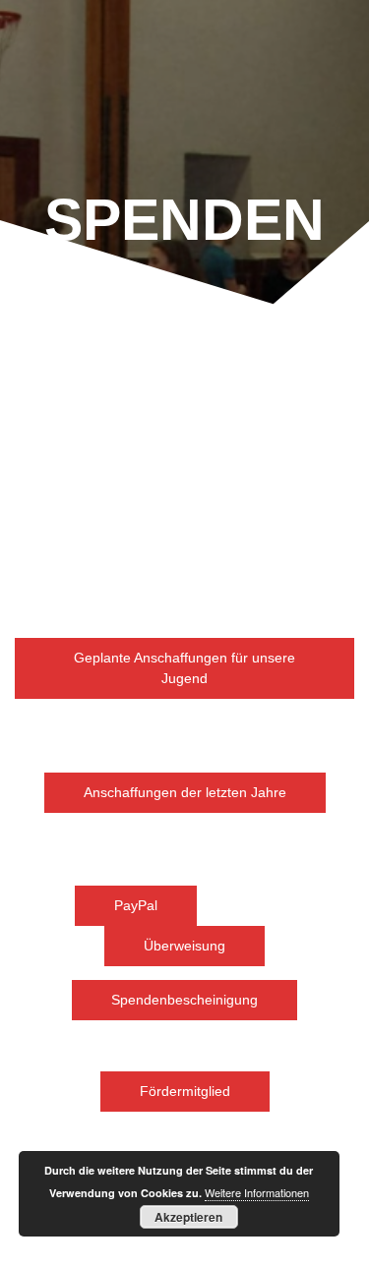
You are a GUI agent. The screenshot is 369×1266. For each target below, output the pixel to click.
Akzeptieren (188, 1217)
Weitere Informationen (257, 1192)
